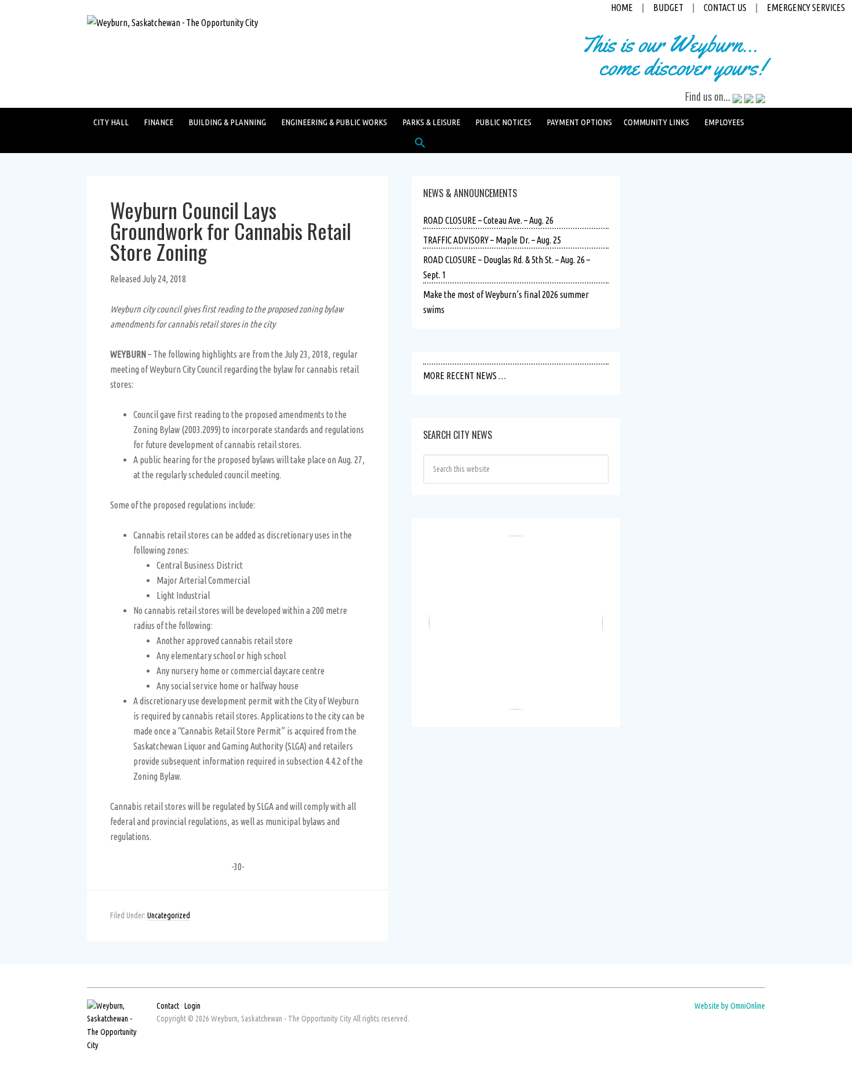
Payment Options (579, 122)
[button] (420, 145)
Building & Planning (227, 122)
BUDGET (668, 7)
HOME (622, 7)
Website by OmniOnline (729, 1005)
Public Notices (503, 122)
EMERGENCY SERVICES (806, 7)
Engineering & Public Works (334, 122)
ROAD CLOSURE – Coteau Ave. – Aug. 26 (488, 220)
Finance (158, 122)
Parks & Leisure (431, 122)
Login (192, 1005)
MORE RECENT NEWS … (464, 375)
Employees (724, 122)
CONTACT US (725, 7)
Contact (167, 1005)
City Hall (111, 122)
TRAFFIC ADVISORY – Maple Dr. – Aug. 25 (492, 240)
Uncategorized (168, 915)
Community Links (656, 122)
